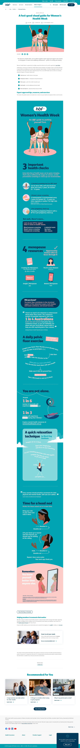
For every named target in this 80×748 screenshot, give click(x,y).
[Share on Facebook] (22, 54)
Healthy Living (40, 664)
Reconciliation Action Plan (27, 723)
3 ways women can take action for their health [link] (15, 699)
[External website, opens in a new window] (6, 729)
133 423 (60, 625)
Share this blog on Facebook (24, 612)
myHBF (51, 625)
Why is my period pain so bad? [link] (63, 698)
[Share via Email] (27, 54)
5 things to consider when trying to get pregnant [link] (40, 699)
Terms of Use (72, 741)
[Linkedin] (12, 729)
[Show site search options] (50, 5)
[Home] (5, 9)
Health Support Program (23, 622)
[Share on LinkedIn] (25, 54)
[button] (67, 744)
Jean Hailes (58, 65)
